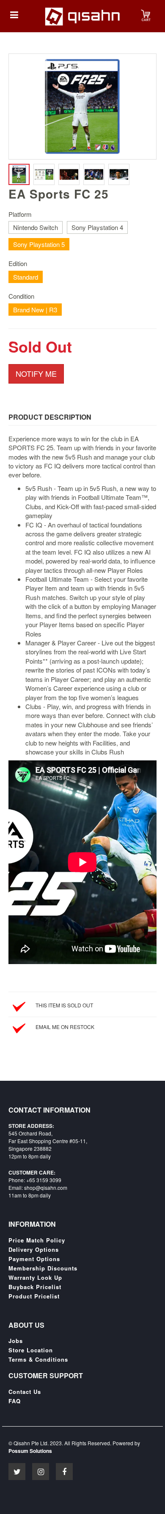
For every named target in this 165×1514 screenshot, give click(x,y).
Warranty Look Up (35, 1277)
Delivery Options (33, 1249)
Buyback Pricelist (34, 1287)
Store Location (30, 1350)
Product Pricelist (34, 1296)
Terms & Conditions (38, 1359)
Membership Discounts (42, 1268)
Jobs (15, 1341)
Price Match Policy (36, 1240)
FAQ (14, 1401)
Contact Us (24, 1392)
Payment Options (34, 1259)
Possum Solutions (30, 1451)
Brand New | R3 (35, 309)
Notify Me (36, 373)
